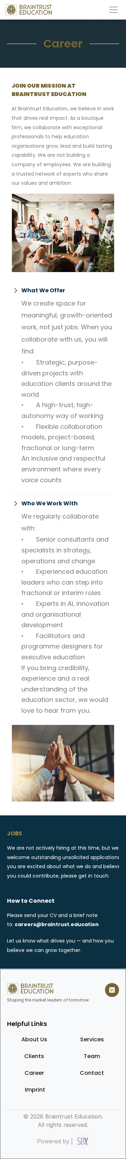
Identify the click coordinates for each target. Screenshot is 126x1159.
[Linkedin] (112, 990)
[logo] (29, 9)
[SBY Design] (82, 1141)
